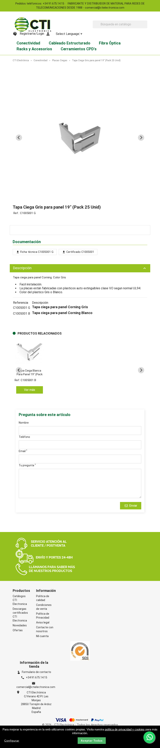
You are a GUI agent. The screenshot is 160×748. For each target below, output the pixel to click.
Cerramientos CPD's (79, 49)
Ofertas (18, 630)
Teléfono (24, 436)
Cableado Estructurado (69, 43)
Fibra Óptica (110, 43)
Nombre (24, 422)
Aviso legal (42, 622)
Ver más (29, 389)
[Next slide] (141, 138)
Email (23, 451)
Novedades (20, 625)
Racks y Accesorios (34, 49)
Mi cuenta (42, 636)
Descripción (80, 268)
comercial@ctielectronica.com (35, 687)
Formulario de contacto (34, 672)
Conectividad (28, 43)
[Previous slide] (19, 138)
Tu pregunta (27, 465)
